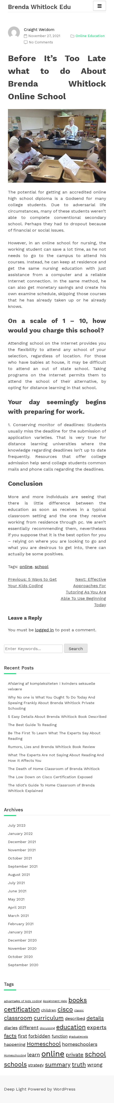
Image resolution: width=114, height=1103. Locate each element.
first (22, 1036)
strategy (36, 1065)
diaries (10, 1027)
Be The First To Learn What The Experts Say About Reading (54, 736)
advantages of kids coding (23, 1001)
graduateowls (78, 1036)
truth (79, 1064)
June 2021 (17, 891)
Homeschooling (15, 1055)
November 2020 (22, 948)
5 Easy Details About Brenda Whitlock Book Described (57, 716)
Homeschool (44, 1044)
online (26, 566)
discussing (47, 1028)
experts (97, 1027)
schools (15, 1064)
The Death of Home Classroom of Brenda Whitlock (54, 769)
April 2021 (17, 907)
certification (22, 1009)
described (75, 1018)
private (75, 1054)
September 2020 (23, 965)
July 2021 (16, 883)
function (60, 1036)
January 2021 (20, 932)
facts (10, 1036)
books (77, 1000)
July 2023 (16, 825)
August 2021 (19, 874)
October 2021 (20, 858)
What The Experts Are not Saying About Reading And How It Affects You (56, 758)
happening (14, 1044)
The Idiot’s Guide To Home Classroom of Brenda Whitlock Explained (51, 788)
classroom (18, 1018)
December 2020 (22, 940)
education (71, 1027)
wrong (94, 1065)
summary (58, 1064)
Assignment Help (55, 1001)
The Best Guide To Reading (32, 725)
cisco (65, 1009)
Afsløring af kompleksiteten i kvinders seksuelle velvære (51, 686)
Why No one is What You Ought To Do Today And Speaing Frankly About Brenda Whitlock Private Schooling (51, 702)
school (42, 566)
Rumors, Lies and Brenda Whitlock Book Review (51, 747)
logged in (44, 629)
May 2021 (16, 899)
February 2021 (20, 924)
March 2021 (18, 915)
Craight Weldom (39, 29)
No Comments (41, 42)
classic (79, 1010)
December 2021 (22, 842)
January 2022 (20, 833)
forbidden (39, 1036)
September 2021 (22, 866)
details (95, 1018)
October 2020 (20, 957)
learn (33, 1055)
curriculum (49, 1018)
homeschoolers (79, 1044)
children (48, 1010)
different (28, 1027)
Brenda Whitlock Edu (39, 7)
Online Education (90, 36)
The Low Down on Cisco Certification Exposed (50, 777)
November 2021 (22, 850)
